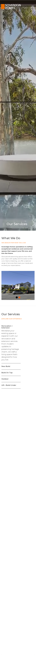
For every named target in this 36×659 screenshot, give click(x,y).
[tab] (11, 343)
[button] (32, 6)
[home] (13, 6)
